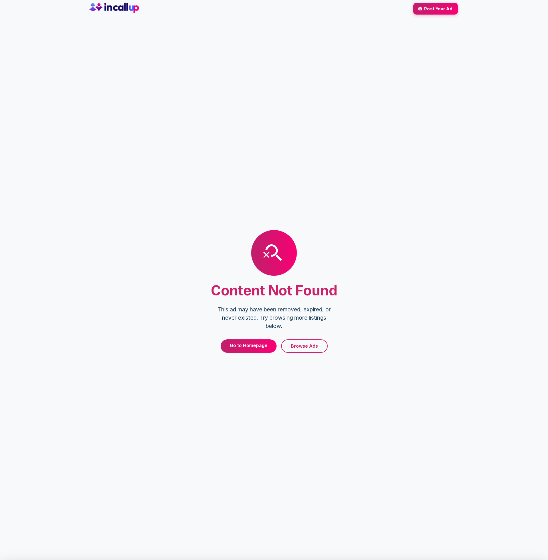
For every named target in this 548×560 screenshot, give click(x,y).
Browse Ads (304, 346)
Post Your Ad (438, 8)
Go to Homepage (248, 345)
